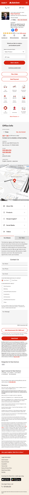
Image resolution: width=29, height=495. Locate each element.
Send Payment (14, 79)
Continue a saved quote (14, 67)
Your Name (5, 263)
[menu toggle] (26, 2)
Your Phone (5, 268)
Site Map (3, 472)
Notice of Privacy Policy (6, 468)
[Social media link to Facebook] (12, 30)
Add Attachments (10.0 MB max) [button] (14, 330)
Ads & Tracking (4, 459)
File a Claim (14, 74)
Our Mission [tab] (7, 238)
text (7, 135)
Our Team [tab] (22, 237)
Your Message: (6, 311)
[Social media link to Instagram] (16, 30)
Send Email (14, 338)
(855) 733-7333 (16, 356)
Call (3, 135)
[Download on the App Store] (5, 479)
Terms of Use (4, 465)
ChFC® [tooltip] (3, 364)
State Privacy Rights (5, 470)
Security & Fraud (5, 461)
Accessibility (4, 463)
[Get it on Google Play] (16, 479)
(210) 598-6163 (6, 152)
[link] (15, 2)
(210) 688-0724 (6, 150)
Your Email (5, 273)
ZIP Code (7, 57)
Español (3, 2)
